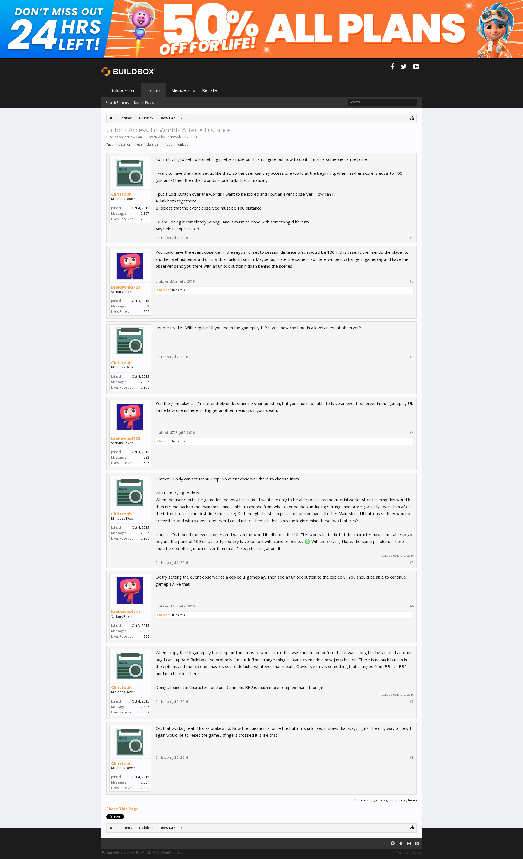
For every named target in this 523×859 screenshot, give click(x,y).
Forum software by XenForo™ (142, 852)
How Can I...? (137, 137)
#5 (412, 563)
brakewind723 (125, 287)
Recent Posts (144, 102)
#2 (412, 281)
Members (180, 90)
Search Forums (117, 102)
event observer (148, 144)
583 (146, 306)
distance (124, 144)
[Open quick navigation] (412, 117)
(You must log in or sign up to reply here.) (385, 800)
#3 (412, 357)
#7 (412, 702)
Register (210, 90)
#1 (412, 238)
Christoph (173, 137)
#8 (412, 757)
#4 (412, 433)
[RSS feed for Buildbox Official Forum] (417, 843)
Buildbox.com (123, 90)
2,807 (145, 213)
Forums (153, 90)
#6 (412, 606)
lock (169, 144)
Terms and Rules (408, 852)
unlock (183, 144)
